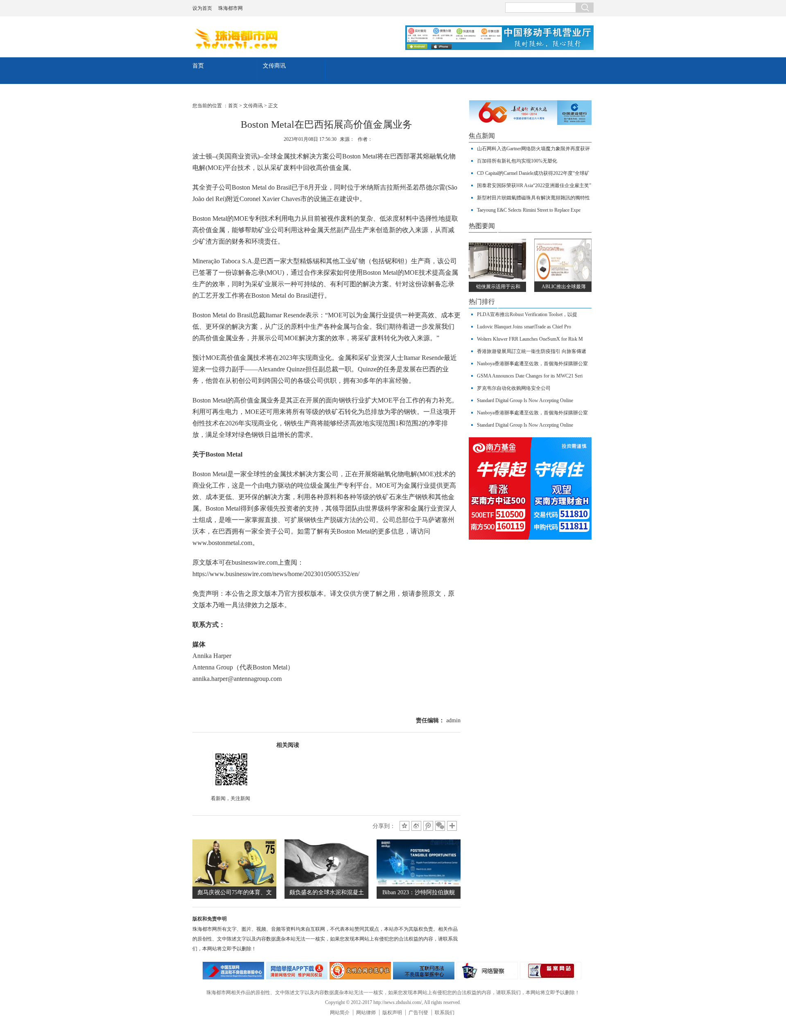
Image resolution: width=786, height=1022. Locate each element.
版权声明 (392, 1012)
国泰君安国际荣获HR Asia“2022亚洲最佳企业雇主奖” (534, 185)
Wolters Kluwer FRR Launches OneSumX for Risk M (530, 339)
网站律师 (366, 1012)
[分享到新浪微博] (416, 826)
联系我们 (444, 1012)
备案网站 (550, 970)
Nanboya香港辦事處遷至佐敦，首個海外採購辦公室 (532, 363)
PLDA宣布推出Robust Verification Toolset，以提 (527, 314)
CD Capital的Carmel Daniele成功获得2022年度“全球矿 (533, 173)
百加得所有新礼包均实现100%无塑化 (517, 161)
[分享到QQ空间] (404, 826)
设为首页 (202, 8)
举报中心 (423, 970)
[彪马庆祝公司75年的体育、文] (234, 885)
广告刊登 (418, 1012)
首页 (198, 66)
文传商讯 (274, 66)
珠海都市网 (230, 8)
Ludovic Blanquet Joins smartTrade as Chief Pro (524, 327)
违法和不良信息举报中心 (233, 970)
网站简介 (340, 1012)
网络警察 (487, 970)
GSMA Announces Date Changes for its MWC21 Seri (530, 376)
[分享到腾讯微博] (428, 826)
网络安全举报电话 (297, 970)
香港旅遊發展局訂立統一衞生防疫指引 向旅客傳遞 (531, 351)
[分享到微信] (440, 826)
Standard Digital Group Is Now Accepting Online (525, 400)
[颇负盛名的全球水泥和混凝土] (326, 885)
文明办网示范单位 (360, 970)
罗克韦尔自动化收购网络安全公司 (514, 388)
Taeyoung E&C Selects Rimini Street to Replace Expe (528, 210)
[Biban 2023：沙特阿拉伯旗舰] (419, 885)
